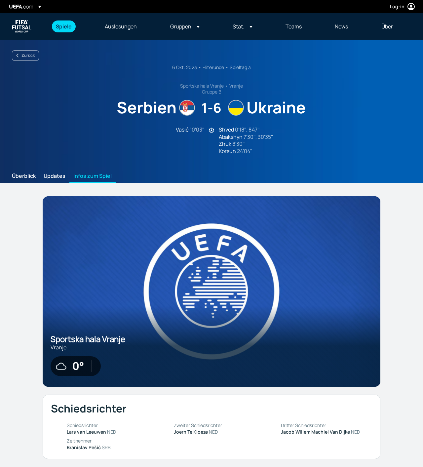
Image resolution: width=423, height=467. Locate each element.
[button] (185, 26)
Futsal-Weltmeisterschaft (22, 26)
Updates (54, 176)
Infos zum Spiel (92, 176)
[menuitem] (72, 26)
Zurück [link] (28, 55)
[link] (64, 26)
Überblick (24, 176)
